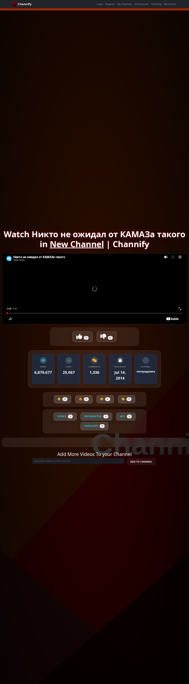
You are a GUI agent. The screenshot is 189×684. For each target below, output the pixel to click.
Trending (156, 4)
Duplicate (93, 426)
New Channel (77, 243)
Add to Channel (141, 461)
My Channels (125, 4)
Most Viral (170, 4)
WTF (125, 416)
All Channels (142, 4)
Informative (95, 416)
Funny (64, 416)
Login (100, 4)
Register (110, 4)
